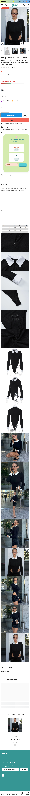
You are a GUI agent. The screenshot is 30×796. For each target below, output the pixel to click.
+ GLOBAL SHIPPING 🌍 (14, 1)
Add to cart (11, 115)
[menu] (2, 5)
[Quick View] (20, 722)
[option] (15, 26)
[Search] (6, 5)
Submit (24, 769)
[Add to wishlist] (25, 115)
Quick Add (15, 733)
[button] (25, 43)
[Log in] (24, 5)
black (15, 745)
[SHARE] (28, 115)
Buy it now (15, 120)
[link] (8, 704)
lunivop (15, 736)
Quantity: (3, 107)
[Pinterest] (3, 775)
